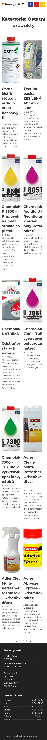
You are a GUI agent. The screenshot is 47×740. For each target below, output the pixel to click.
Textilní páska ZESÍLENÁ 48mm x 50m (32, 98)
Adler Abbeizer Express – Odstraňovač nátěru (35, 588)
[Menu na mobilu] (23, 4)
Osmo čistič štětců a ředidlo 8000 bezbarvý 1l (10, 103)
